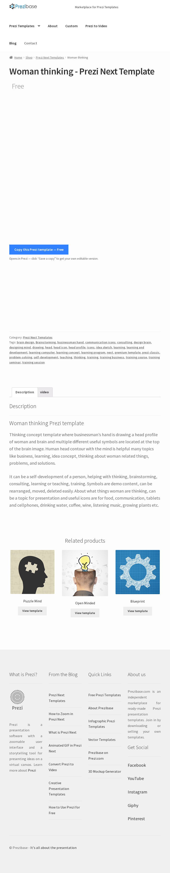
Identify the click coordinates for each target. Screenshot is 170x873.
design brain (142, 342)
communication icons (100, 342)
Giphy (133, 805)
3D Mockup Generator (104, 771)
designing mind (20, 347)
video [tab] (44, 392)
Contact (30, 43)
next (110, 352)
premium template (128, 352)
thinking (79, 357)
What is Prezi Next (63, 732)
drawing (38, 347)
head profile (77, 347)
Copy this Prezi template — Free (39, 249)
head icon (60, 347)
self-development (46, 357)
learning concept (68, 352)
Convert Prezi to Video (61, 767)
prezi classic (150, 352)
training (92, 357)
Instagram (137, 792)
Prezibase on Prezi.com (98, 755)
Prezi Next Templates (50, 57)
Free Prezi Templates (104, 695)
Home (18, 57)
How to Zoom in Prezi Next (61, 716)
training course (136, 357)
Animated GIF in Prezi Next (65, 748)
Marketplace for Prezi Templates (96, 7)
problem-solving (20, 357)
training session (33, 362)
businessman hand (70, 342)
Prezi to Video (96, 26)
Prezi (32, 770)
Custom (71, 26)
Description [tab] (24, 392)
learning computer (42, 352)
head (48, 347)
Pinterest (136, 818)
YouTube (136, 778)
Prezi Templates (21, 26)
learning (119, 347)
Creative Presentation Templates (59, 789)
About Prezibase (100, 708)
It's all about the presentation (53, 847)
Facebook (137, 765)
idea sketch (104, 347)
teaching (66, 357)
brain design (25, 342)
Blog (12, 43)
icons (91, 347)
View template (32, 611)
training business (112, 357)
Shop (29, 57)
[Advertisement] (85, 296)
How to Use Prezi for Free (64, 810)
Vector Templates (102, 739)
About (53, 26)
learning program (93, 352)
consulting (124, 342)
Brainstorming (46, 342)
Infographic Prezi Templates (101, 724)
